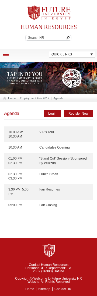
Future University (47, 8)
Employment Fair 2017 (34, 98)
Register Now (78, 113)
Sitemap (44, 289)
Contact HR (62, 289)
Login (52, 113)
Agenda (58, 98)
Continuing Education (41, 27)
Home (12, 98)
